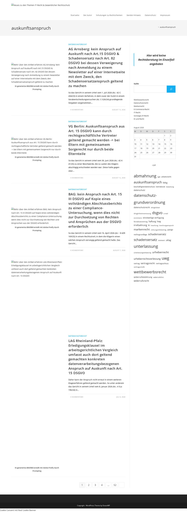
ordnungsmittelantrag (158, 230)
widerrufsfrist (158, 277)
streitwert (161, 240)
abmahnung (145, 176)
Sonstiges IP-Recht (141, 116)
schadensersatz (145, 239)
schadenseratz (157, 234)
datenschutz (139, 190)
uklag (168, 240)
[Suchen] (171, 89)
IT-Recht (137, 112)
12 (147, 144)
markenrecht (142, 229)
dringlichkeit (155, 208)
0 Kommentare (77, 110)
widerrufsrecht (141, 280)
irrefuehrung (140, 225)
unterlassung (146, 246)
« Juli (154, 165)
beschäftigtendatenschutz (144, 186)
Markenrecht (139, 106)
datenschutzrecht (142, 207)
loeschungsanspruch (166, 225)
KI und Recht (139, 119)
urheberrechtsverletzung (147, 258)
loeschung (154, 225)
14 (159, 144)
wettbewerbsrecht (150, 271)
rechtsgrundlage (140, 234)
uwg (165, 258)
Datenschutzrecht (77, 44)
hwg (159, 221)
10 (135, 144)
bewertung (170, 187)
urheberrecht (160, 252)
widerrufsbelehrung (143, 277)
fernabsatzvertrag (141, 221)
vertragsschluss (162, 263)
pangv (170, 229)
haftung (152, 221)
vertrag (137, 263)
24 (135, 152)
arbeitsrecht (166, 176)
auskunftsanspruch (168, 27)
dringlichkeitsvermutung (142, 213)
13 (153, 144)
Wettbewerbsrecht (141, 100)
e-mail (166, 213)
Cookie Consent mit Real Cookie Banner (18, 510)
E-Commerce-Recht (141, 109)
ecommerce (138, 218)
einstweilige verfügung (153, 217)
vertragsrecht (148, 263)
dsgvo (157, 212)
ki (149, 225)
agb (158, 177)
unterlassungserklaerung (142, 253)
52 (115, 485)
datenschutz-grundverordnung (149, 199)
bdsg (165, 182)
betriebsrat (160, 187)
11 (141, 144)
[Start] (156, 27)
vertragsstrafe (139, 267)
